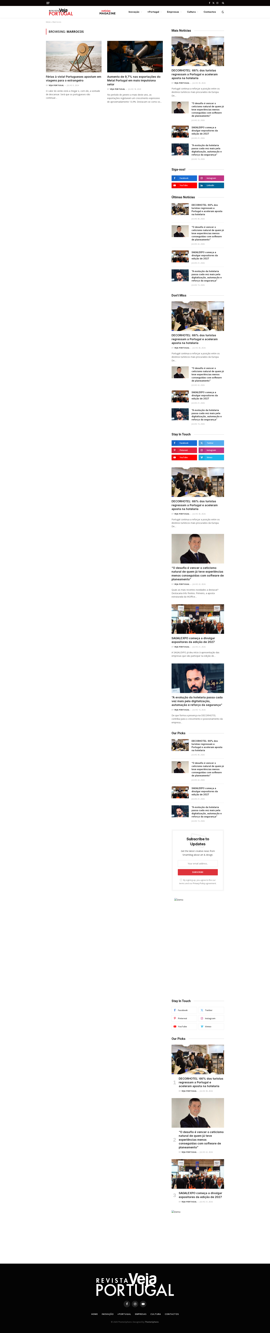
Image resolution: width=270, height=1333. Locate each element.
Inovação (134, 11)
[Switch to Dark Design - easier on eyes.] (222, 12)
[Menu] (48, 3)
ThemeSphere (152, 1321)
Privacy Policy (199, 883)
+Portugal (153, 11)
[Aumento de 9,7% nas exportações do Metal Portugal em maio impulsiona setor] (135, 56)
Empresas (173, 11)
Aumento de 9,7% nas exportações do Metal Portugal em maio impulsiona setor (133, 80)
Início (48, 22)
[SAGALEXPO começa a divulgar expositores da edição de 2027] (180, 132)
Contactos (210, 11)
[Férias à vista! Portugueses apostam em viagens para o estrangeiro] (74, 56)
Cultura (191, 11)
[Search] (222, 3)
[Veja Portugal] (81, 12)
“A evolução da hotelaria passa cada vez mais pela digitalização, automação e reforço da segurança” (207, 150)
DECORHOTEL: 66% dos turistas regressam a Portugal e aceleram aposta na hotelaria (195, 74)
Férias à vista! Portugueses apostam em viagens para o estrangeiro (73, 78)
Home (94, 1314)
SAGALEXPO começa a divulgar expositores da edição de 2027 (205, 130)
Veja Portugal (56, 85)
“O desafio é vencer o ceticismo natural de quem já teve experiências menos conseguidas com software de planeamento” (208, 109)
